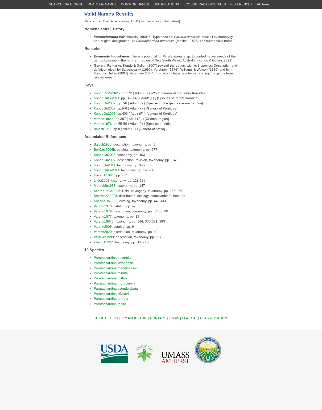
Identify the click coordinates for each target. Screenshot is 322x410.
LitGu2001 (101, 180)
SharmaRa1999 (105, 201)
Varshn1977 (103, 216)
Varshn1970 (103, 206)
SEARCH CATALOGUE (66, 4)
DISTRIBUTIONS (166, 4)
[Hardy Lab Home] (145, 364)
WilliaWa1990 (104, 237)
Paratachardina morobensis (114, 283)
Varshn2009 (103, 226)
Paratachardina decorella (112, 258)
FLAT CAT (189, 318)
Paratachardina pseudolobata (116, 288)
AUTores (263, 4)
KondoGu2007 (105, 103)
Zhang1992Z (103, 242)
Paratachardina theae (110, 304)
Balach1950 (102, 129)
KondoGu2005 (105, 113)
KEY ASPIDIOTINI (134, 318)
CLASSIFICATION (213, 318)
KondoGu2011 (104, 165)
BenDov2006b (104, 149)
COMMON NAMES (135, 4)
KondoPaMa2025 (107, 93)
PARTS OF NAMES (102, 4)
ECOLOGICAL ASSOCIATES (204, 4)
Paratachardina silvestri (111, 294)
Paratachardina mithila (110, 278)
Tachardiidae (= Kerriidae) (159, 21)
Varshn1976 (103, 124)
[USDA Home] (115, 364)
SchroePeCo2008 (107, 191)
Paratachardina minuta (111, 273)
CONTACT (158, 318)
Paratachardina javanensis (113, 263)
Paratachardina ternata (111, 298)
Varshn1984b (104, 119)
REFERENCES (241, 4)
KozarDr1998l (104, 175)
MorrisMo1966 (105, 185)
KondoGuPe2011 (106, 98)
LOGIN (174, 318)
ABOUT (101, 318)
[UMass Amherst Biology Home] (175, 364)
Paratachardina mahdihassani (116, 268)
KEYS (113, 318)
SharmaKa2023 (105, 196)
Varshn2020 (103, 232)
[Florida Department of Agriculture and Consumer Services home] (208, 364)
